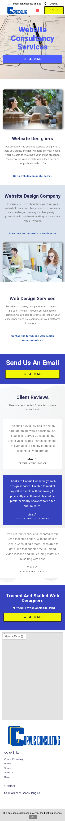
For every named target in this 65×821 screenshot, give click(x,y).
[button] (37, 10)
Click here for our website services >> (32, 233)
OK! (33, 816)
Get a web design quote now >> (32, 176)
